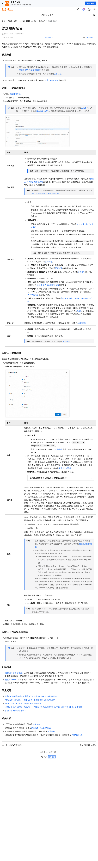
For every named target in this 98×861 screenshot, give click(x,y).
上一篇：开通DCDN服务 (12, 745)
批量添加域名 (45, 727)
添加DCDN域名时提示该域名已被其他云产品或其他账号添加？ (31, 696)
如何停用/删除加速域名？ (15, 710)
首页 (3, 21)
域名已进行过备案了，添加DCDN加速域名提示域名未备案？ (30, 699)
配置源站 (51, 731)
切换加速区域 (76, 735)
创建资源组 (82, 323)
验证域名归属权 (42, 110)
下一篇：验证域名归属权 (86, 745)
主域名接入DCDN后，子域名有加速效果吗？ (24, 703)
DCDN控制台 (15, 94)
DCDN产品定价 (39, 193)
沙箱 (79, 311)
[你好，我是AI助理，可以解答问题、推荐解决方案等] (83, 9)
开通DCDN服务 (51, 80)
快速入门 (42, 21)
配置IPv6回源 (65, 468)
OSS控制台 (58, 449)
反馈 (53, 757)
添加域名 (35, 727)
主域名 (84, 107)
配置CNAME (10, 679)
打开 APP (90, 3)
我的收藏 (90, 37)
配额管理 (58, 268)
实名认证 (58, 73)
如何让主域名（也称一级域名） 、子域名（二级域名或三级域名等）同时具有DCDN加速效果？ (44, 707)
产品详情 (48, 37)
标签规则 (66, 341)
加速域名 (36, 724)
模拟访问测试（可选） (14, 673)
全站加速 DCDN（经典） (28, 21)
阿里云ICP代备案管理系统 (30, 70)
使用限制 (81, 271)
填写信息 (48, 261)
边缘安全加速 (12, 21)
